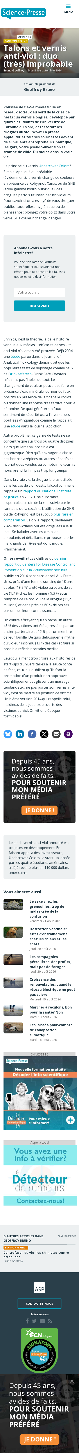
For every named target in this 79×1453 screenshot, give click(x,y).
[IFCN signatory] (39, 1350)
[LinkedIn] (20, 733)
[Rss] (50, 1321)
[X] (44, 733)
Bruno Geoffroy (14, 70)
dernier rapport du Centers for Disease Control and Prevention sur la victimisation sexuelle (39, 564)
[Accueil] (26, 14)
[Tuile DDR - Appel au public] (40, 1174)
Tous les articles (66, 1235)
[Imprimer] (68, 733)
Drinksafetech (20, 373)
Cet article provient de (40, 84)
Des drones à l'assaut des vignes (44, 1252)
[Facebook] (32, 733)
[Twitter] (34, 1321)
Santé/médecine (16, 41)
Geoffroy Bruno (39, 89)
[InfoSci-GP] (40, 1092)
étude (16, 356)
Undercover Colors (54, 165)
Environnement (30, 1247)
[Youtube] (42, 1321)
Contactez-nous (39, 1303)
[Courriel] (56, 733)
